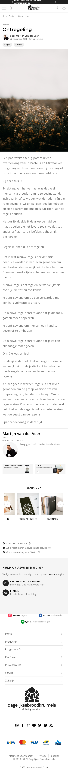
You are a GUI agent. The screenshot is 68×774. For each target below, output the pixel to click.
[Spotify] (45, 725)
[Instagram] (17, 725)
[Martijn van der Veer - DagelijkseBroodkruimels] (6, 37)
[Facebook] (22, 725)
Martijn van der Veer (27, 35)
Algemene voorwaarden (21, 755)
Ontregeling (23, 16)
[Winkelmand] (64, 8)
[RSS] (51, 725)
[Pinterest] (28, 725)
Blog (6, 24)
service (53, 574)
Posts (11, 16)
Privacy (42, 755)
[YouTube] (34, 725)
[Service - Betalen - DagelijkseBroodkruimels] (11, 743)
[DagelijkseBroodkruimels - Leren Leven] (3, 16)
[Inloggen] (57, 8)
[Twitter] (39, 725)
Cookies (55, 755)
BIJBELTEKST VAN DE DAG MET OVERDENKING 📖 (27, 2)
